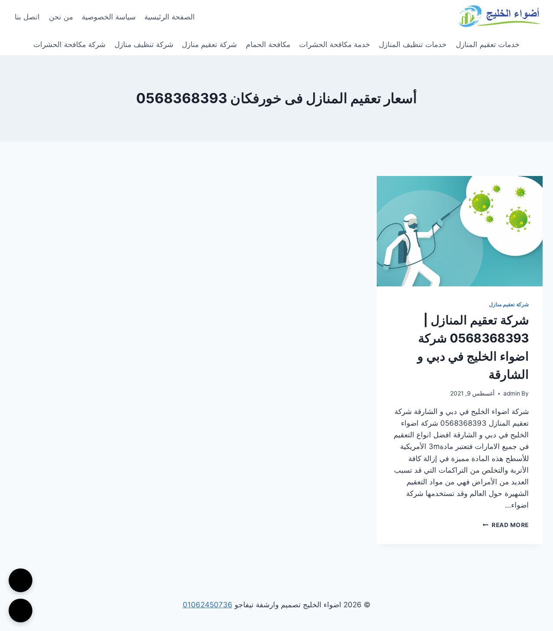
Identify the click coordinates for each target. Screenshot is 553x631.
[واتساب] (20, 610)
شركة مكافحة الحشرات (69, 44)
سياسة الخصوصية (109, 17)
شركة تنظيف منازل (143, 44)
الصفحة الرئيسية (169, 17)
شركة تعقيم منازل (209, 44)
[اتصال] (20, 580)
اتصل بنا (27, 17)
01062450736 (207, 604)
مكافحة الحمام (268, 44)
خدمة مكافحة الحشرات (334, 44)
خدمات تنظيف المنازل (413, 44)
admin (511, 393)
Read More (506, 524)
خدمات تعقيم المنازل (488, 44)
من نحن (61, 17)
